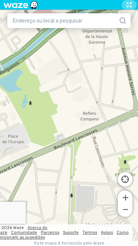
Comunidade (24, 232)
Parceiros (50, 232)
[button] (125, 197)
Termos (89, 232)
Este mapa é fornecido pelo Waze (69, 243)
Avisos (107, 232)
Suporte (71, 232)
